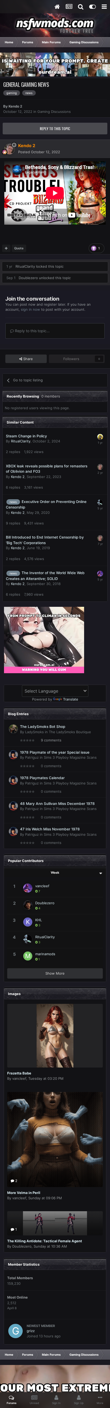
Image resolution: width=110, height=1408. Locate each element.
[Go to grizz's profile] (15, 1331)
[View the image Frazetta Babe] (55, 1036)
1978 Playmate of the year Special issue (54, 752)
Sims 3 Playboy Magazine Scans (70, 757)
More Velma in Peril (23, 1193)
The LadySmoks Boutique (70, 732)
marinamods (45, 954)
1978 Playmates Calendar (42, 778)
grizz (31, 1331)
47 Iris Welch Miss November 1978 (50, 829)
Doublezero (28, 278)
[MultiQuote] (6, 248)
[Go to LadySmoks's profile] (13, 728)
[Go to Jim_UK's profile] (100, 437)
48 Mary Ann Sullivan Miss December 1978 (57, 803)
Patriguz (32, 757)
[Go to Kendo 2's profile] (9, 149)
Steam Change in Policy (26, 436)
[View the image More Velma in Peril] (55, 1139)
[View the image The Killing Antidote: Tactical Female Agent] (55, 1223)
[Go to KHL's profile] (27, 922)
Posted (39, 152)
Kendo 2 (15, 106)
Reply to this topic (55, 128)
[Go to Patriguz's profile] (13, 754)
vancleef (42, 886)
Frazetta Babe (19, 1073)
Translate (70, 699)
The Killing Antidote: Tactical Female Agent (44, 1241)
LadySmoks (34, 732)
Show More (55, 973)
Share (27, 359)
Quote (18, 248)
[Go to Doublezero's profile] (27, 905)
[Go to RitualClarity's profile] (100, 502)
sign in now (30, 309)
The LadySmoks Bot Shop (42, 726)
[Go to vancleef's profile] (100, 574)
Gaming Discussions (54, 111)
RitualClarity (25, 266)
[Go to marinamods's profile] (27, 956)
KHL (38, 920)
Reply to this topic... (32, 330)
